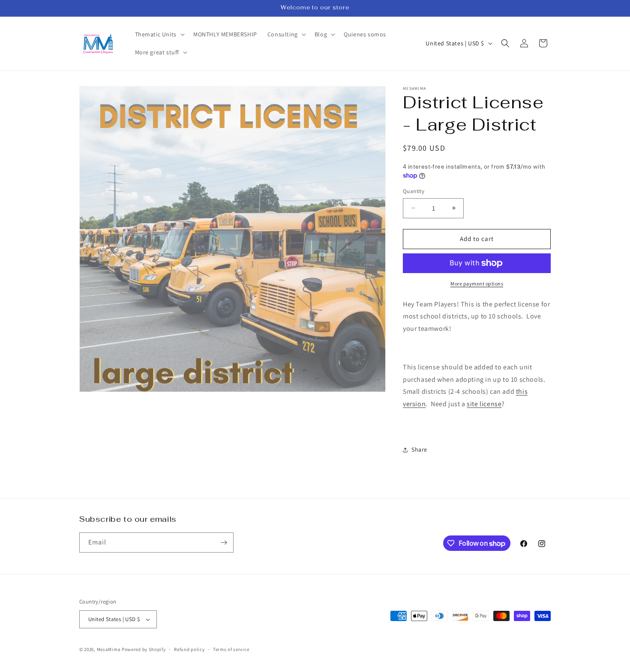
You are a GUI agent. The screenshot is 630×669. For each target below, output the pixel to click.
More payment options (476, 283)
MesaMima (109, 649)
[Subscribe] (223, 542)
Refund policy (189, 649)
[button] (159, 34)
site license (484, 403)
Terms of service (231, 649)
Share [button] (419, 449)
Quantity (413, 191)
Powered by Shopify (144, 649)
